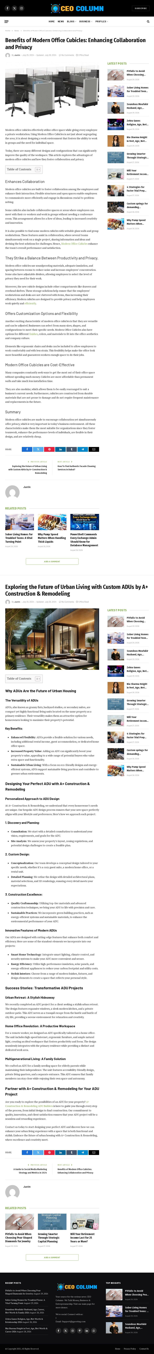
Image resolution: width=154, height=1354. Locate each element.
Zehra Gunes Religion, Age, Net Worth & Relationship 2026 (137, 122)
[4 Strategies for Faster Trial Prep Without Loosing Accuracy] (116, 190)
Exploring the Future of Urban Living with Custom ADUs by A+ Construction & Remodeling (27, 469)
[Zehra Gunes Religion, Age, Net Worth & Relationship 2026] (116, 124)
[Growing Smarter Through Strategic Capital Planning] (116, 157)
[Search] (147, 21)
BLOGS (70, 21)
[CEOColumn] (77, 8)
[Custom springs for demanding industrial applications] (116, 207)
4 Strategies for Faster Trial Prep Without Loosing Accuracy (136, 189)
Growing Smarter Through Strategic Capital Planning (137, 155)
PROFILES (100, 21)
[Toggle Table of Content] (36, 169)
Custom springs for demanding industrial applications (137, 205)
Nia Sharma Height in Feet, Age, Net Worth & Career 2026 (137, 139)
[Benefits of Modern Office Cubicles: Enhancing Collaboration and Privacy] (52, 92)
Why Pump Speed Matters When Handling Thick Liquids (52, 538)
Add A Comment (52, 561)
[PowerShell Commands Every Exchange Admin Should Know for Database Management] (84, 522)
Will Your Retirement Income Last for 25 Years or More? (137, 172)
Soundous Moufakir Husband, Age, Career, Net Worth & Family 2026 (137, 106)
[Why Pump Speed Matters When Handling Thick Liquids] (52, 522)
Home (52, 21)
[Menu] (6, 21)
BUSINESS (84, 21)
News (61, 21)
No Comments (68, 55)
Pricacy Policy (130, 1348)
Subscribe (141, 8)
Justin (17, 55)
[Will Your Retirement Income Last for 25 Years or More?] (116, 174)
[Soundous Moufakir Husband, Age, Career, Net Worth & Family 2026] (116, 108)
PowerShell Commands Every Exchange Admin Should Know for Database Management (84, 540)
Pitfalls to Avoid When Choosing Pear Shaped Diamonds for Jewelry (136, 73)
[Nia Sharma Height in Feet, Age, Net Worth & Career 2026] (116, 141)
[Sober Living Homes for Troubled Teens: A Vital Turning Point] (19, 522)
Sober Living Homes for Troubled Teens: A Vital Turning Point (19, 538)
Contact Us (144, 1348)
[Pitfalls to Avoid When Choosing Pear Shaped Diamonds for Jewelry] (116, 74)
